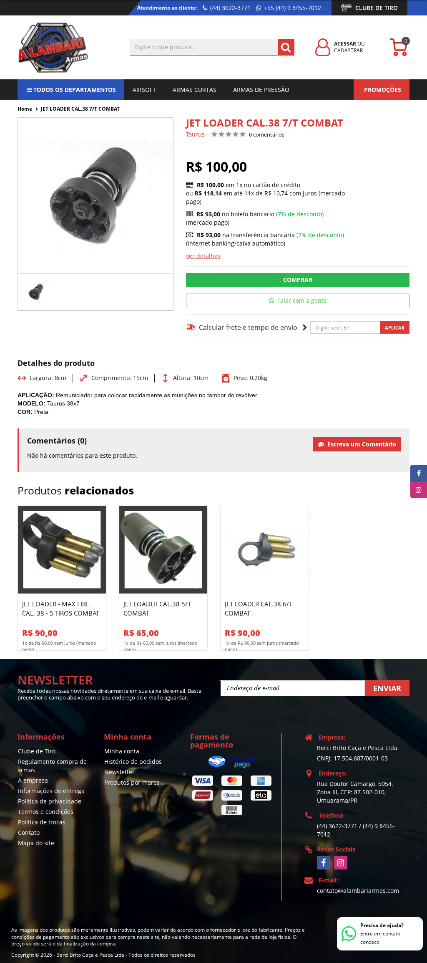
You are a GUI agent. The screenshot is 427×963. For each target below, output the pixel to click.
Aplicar (394, 327)
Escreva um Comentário (360, 444)
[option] (36, 292)
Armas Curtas (194, 90)
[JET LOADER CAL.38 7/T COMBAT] (36, 292)
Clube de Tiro (376, 8)
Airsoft (144, 90)
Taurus (195, 134)
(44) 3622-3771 (229, 8)
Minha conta (121, 751)
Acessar (345, 43)
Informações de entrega (51, 791)
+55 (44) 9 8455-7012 (291, 8)
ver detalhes (203, 256)
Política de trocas (41, 822)
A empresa (33, 780)
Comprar (297, 280)
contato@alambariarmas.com (358, 891)
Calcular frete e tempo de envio (247, 327)
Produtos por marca (132, 782)
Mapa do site (36, 843)
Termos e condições (45, 812)
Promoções (382, 90)
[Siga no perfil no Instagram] (340, 862)
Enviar (387, 688)
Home (25, 108)
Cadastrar (348, 50)
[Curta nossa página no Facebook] (323, 862)
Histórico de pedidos (133, 761)
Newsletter (119, 772)
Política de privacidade (49, 801)
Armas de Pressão (261, 90)
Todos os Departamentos (74, 90)
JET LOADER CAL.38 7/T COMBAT (80, 108)
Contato (29, 832)
